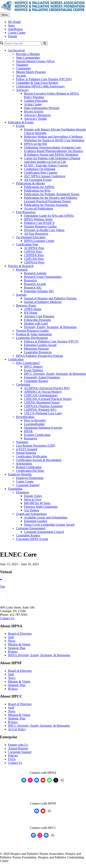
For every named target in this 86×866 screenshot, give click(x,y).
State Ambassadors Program (41, 108)
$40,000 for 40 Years (37, 503)
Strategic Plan (16, 648)
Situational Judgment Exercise (43, 427)
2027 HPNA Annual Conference (44, 176)
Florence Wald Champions (41, 506)
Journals (21, 294)
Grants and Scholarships (31, 514)
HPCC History (33, 366)
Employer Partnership (29, 478)
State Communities (28, 57)
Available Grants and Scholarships (45, 517)
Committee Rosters (36, 381)
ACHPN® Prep (34, 248)
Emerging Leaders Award (40, 345)
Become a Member (28, 54)
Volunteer (22, 64)
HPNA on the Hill (35, 143)
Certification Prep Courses (40, 172)
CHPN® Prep (33, 251)
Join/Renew (15, 29)
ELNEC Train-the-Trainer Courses (46, 165)
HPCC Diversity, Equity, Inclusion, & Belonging (55, 373)
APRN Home (32, 309)
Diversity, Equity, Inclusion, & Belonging (50, 327)
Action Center (33, 104)
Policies (13, 755)
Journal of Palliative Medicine (43, 302)
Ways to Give (32, 499)
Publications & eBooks (30, 183)
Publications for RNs (37, 190)
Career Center (17, 32)
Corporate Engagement (30, 528)
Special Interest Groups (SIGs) (35, 61)
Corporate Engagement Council (44, 531)
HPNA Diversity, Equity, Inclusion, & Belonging (39, 655)
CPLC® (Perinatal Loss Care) (43, 413)
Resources (30, 280)
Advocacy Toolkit (35, 118)
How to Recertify (35, 420)
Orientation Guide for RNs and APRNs (49, 215)
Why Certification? (28, 363)
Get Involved (16, 50)
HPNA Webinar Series (38, 219)
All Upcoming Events (38, 179)
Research (22, 269)
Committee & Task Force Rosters (37, 82)
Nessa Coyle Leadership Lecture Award (49, 524)
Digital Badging (26, 452)
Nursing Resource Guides (40, 226)
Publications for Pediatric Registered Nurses (51, 194)
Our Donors (31, 510)
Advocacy (22, 90)
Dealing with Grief (36, 323)
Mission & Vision (19, 644)
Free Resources (25, 212)
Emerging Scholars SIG (39, 291)
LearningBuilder (34, 424)
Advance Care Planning (39, 316)
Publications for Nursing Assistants (46, 205)
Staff (11, 637)
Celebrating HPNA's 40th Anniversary (40, 86)
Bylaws (13, 651)
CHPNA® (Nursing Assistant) (43, 406)
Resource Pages (26, 305)
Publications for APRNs (39, 187)
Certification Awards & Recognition (38, 460)
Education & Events (20, 122)
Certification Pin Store (30, 470)
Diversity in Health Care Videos (44, 230)
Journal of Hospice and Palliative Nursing (50, 298)
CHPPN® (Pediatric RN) (40, 409)
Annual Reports (18, 748)
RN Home (30, 312)
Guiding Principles (36, 100)
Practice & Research (21, 266)
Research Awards (35, 284)
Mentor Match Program (31, 72)
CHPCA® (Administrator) (41, 395)
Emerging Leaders (35, 521)
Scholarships (24, 463)
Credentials (23, 384)
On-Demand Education (30, 237)
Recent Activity (34, 111)
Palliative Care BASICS (39, 223)
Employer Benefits (20, 474)
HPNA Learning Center (39, 240)
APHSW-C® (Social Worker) (43, 391)
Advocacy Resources (37, 115)
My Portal (14, 22)
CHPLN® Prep (34, 258)
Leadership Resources (38, 352)
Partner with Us (18, 744)
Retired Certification (29, 467)
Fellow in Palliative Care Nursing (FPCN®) (44, 79)
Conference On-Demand (39, 169)
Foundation (15, 488)
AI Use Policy (17, 729)
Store (11, 25)
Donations (22, 492)
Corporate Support (27, 485)
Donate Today (33, 496)
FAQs (12, 759)
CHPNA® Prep (34, 262)
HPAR (28, 431)
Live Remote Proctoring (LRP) (35, 445)
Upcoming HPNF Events (32, 539)
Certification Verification (31, 456)
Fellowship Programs (37, 320)
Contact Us (7, 618)
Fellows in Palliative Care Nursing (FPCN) (51, 341)
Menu (5, 14)
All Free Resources (36, 233)
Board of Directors (20, 633)
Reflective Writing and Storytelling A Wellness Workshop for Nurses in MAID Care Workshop (54, 138)
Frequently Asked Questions (42, 377)
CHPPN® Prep (34, 255)
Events (20, 126)
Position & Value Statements (34, 334)
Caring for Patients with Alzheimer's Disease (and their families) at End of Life (52, 159)
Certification (16, 359)
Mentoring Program (36, 348)
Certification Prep (27, 244)
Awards (21, 75)
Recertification (25, 417)
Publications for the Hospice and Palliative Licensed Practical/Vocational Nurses (50, 199)
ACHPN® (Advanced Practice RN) (47, 388)
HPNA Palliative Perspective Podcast (39, 355)
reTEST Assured (26, 449)
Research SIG (33, 287)
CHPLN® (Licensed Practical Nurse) (47, 399)
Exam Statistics (33, 370)
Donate (12, 36)
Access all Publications (38, 208)
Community (23, 68)
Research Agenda (35, 273)
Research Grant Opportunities (43, 276)
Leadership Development (32, 337)
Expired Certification (37, 434)
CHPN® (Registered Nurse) (42, 402)
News (11, 640)
